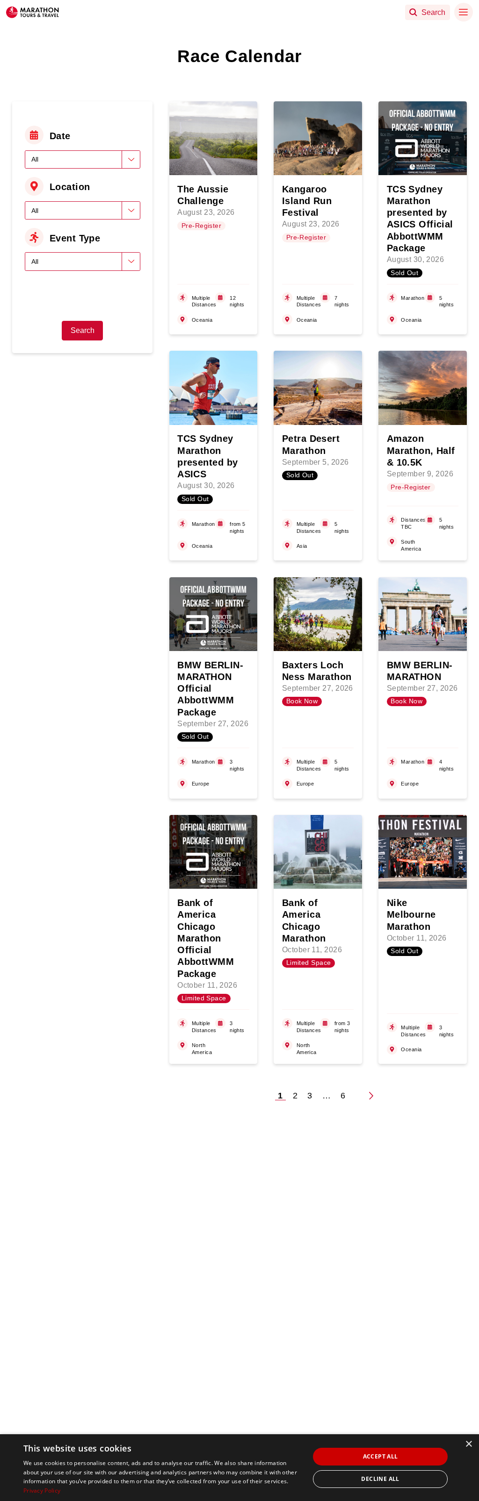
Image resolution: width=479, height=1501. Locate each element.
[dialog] (239, 1467)
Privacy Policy (41, 1490)
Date (60, 136)
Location (70, 187)
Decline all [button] (380, 1479)
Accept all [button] (380, 1456)
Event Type (75, 238)
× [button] (468, 1444)
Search (82, 330)
